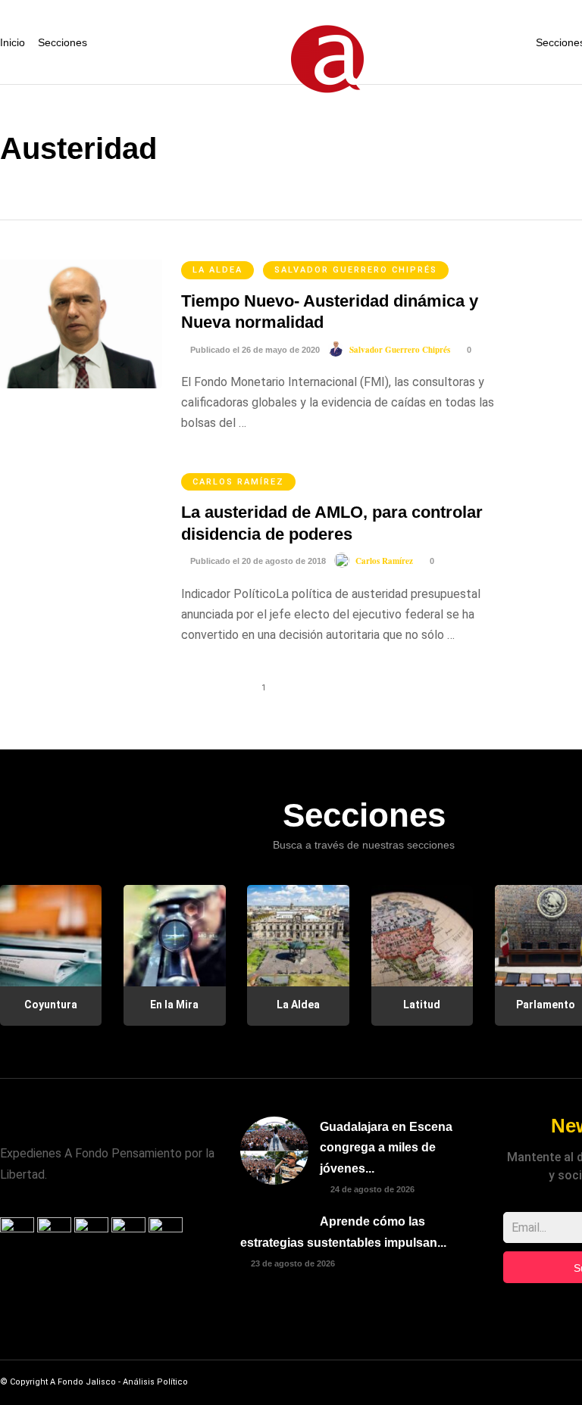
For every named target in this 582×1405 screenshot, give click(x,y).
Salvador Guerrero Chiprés (355, 270)
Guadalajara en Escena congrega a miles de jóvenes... (386, 1147)
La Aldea (217, 270)
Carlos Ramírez (238, 482)
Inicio (12, 42)
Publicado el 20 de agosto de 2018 (257, 560)
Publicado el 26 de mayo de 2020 (254, 349)
